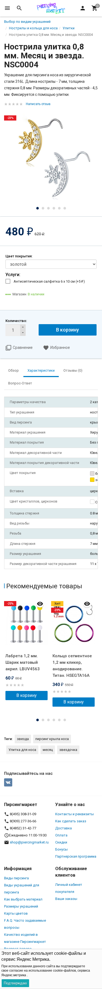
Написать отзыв (38, 104)
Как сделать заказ (70, 821)
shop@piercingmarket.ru (29, 842)
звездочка (68, 750)
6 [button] (64, 208)
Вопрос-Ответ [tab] (20, 383)
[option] (51, 157)
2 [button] (43, 208)
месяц (48, 750)
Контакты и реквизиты (74, 814)
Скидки (61, 842)
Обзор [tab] (13, 370)
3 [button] (48, 208)
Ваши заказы (66, 899)
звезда (23, 739)
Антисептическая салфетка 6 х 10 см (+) (49, 281)
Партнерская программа (75, 856)
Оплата (61, 835)
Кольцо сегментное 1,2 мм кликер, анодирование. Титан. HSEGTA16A (72, 665)
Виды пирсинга (16, 878)
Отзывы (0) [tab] (72, 370)
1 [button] (37, 208)
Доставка (63, 828)
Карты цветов (16, 913)
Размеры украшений (21, 906)
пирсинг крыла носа (52, 739)
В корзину (67, 330)
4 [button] (54, 208)
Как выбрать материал (23, 899)
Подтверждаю (15, 983)
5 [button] (59, 208)
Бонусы (61, 849)
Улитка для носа (22, 750)
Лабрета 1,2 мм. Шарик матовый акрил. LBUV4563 (22, 662)
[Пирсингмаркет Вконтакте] (8, 782)
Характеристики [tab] (41, 370)
